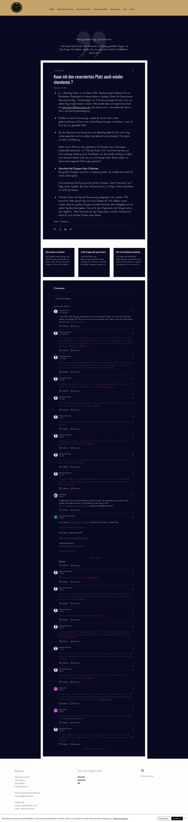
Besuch (56, 221)
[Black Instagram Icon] (142, 770)
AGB (79, 783)
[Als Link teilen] (71, 229)
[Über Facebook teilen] (55, 229)
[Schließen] (185, 818)
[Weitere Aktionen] (133, 70)
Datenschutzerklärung (120, 818)
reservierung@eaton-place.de (24, 796)
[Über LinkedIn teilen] (65, 229)
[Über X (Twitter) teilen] (60, 229)
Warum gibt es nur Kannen (55, 252)
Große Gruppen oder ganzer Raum (93, 252)
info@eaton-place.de (21, 786)
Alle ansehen (141, 244)
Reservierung (65, 221)
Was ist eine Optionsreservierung (128, 252)
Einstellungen (163, 818)
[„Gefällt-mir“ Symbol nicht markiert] (60, 326)
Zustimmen (177, 818)
